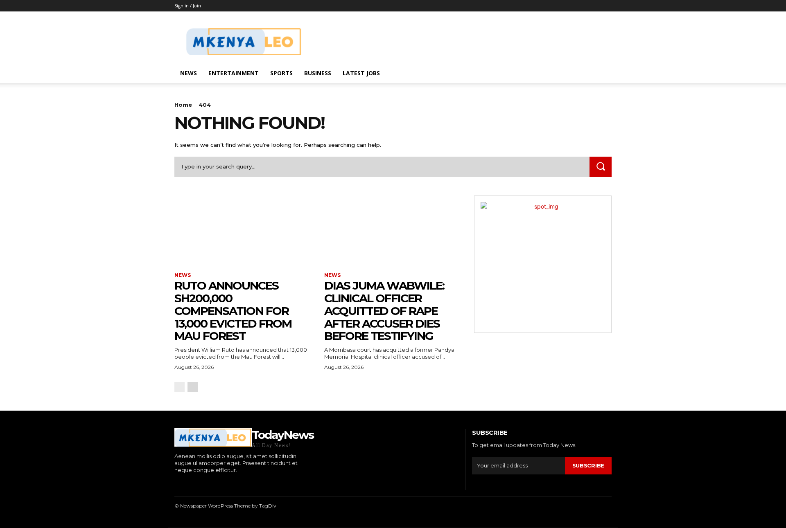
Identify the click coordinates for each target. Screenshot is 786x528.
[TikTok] (200, 484)
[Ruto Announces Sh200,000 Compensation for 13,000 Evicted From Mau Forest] (243, 229)
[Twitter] (213, 484)
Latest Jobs (361, 73)
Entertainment (233, 73)
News (188, 73)
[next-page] (192, 387)
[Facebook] (175, 484)
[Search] (601, 167)
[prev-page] (179, 387)
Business (317, 73)
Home (183, 104)
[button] (602, 74)
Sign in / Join (187, 5)
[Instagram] (188, 484)
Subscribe (588, 465)
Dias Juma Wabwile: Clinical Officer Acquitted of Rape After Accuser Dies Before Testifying (384, 311)
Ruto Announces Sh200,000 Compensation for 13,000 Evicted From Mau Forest (232, 311)
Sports (281, 73)
